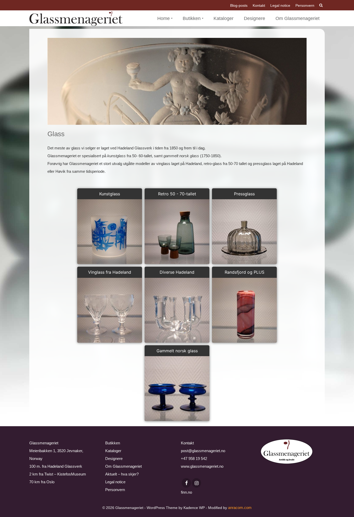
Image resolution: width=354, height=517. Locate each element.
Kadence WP (194, 508)
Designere (114, 458)
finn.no (186, 492)
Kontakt (187, 443)
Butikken (112, 443)
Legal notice (115, 482)
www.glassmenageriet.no (202, 466)
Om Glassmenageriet (123, 466)
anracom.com (240, 507)
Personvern (115, 489)
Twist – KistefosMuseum (65, 474)
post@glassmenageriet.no (203, 451)
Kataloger (113, 451)
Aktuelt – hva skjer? (122, 474)
